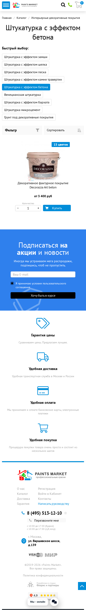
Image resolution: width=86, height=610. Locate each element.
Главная (7, 18)
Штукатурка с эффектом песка (25, 72)
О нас (21, 489)
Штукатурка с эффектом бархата (26, 102)
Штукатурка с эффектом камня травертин (33, 79)
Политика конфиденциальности (43, 575)
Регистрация (46, 489)
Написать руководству (53, 504)
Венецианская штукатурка (22, 95)
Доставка (23, 499)
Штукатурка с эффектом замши (25, 57)
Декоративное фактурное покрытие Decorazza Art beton (43, 185)
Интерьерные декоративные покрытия (55, 18)
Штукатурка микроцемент (22, 110)
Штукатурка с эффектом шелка (25, 64)
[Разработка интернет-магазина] (43, 584)
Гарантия (23, 504)
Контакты (44, 499)
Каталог (21, 18)
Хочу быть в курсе (43, 295)
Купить (57, 208)
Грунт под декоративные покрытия (28, 117)
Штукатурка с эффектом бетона (26, 87)
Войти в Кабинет (49, 494)
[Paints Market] (25, 5)
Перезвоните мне (46, 520)
